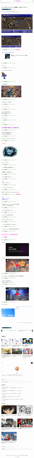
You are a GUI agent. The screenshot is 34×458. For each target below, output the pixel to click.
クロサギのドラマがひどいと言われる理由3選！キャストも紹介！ (11, 394)
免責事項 (23, 455)
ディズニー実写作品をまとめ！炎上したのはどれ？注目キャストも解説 (12, 400)
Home (7, 455)
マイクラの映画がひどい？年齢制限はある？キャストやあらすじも (12, 391)
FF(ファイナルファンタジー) (5, 9)
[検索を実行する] (32, 363)
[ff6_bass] (11, 47)
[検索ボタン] (33, 1)
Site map (10, 455)
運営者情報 (26, 455)
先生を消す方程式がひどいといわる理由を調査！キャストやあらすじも (12, 388)
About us (20, 455)
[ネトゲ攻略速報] (17, 1)
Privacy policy (13, 455)
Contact (17, 455)
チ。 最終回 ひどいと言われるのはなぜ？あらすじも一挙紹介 (11, 397)
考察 (9, 9)
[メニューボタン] (1, 1)
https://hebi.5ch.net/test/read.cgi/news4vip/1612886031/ (26, 322)
